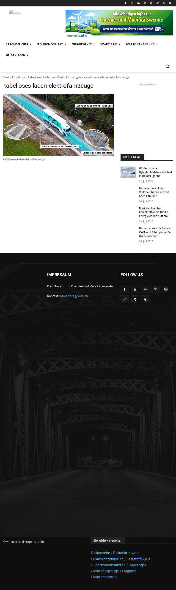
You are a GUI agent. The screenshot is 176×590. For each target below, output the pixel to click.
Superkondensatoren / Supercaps (118, 565)
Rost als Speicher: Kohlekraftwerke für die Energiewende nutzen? (153, 212)
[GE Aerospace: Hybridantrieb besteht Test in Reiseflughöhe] (128, 172)
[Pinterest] (144, 3)
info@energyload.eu (73, 296)
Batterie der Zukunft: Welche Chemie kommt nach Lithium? (154, 192)
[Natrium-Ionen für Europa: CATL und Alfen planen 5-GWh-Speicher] (128, 232)
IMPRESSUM (59, 274)
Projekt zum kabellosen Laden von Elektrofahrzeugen (46, 77)
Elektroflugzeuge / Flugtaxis (114, 571)
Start (6, 77)
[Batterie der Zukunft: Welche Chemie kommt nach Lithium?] (128, 192)
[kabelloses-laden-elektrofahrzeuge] (58, 125)
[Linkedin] (138, 3)
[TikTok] (157, 3)
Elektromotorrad (104, 577)
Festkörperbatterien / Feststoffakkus (120, 559)
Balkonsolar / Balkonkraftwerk (115, 553)
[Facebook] (125, 3)
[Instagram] (132, 3)
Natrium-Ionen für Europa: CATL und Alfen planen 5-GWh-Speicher (155, 232)
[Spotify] (151, 3)
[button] (167, 66)
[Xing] (170, 3)
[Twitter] (163, 3)
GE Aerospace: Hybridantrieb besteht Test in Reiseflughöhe (155, 172)
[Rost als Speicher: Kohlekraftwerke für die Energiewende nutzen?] (128, 212)
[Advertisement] (147, 110)
